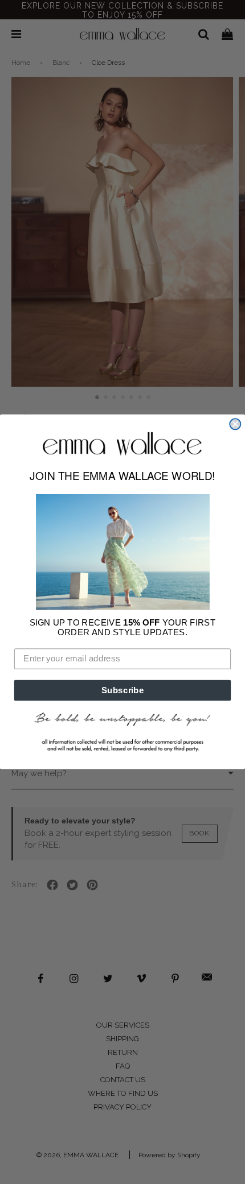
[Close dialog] (235, 424)
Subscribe (122, 689)
